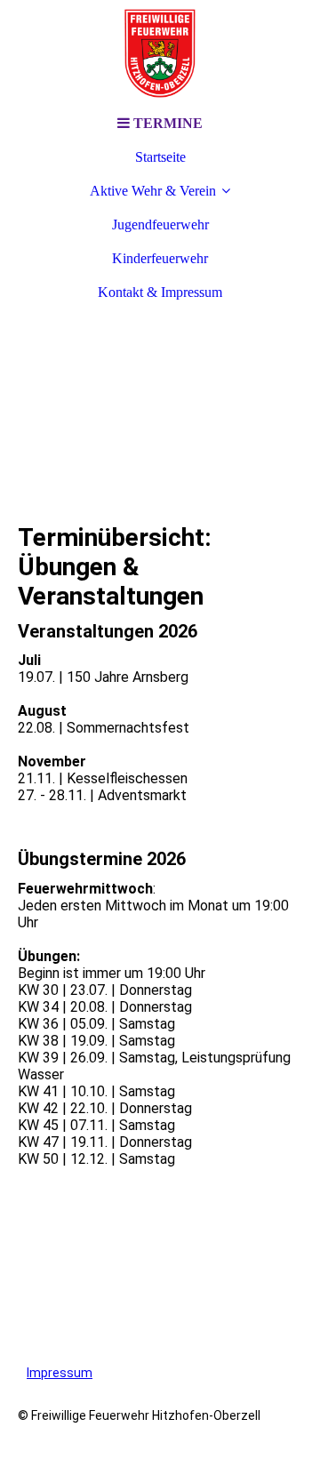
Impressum (59, 1373)
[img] (160, 53)
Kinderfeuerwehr (160, 258)
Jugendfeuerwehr (160, 224)
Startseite (160, 156)
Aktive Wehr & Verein (153, 190)
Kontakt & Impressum (160, 292)
